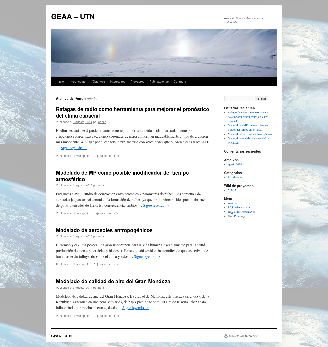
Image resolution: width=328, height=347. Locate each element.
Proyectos (137, 81)
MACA (232, 190)
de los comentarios (241, 211)
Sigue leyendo (74, 147)
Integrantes (118, 81)
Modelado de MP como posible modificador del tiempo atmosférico (122, 175)
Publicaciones (159, 81)
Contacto (180, 81)
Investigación (78, 81)
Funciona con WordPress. (243, 336)
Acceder (232, 203)
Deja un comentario (106, 155)
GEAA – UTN (73, 16)
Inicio (60, 81)
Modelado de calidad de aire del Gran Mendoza (113, 281)
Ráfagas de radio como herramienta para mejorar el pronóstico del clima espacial (132, 112)
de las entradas (239, 207)
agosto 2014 (235, 164)
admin (92, 98)
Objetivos (98, 81)
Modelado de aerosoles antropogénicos (104, 230)
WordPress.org (236, 216)
